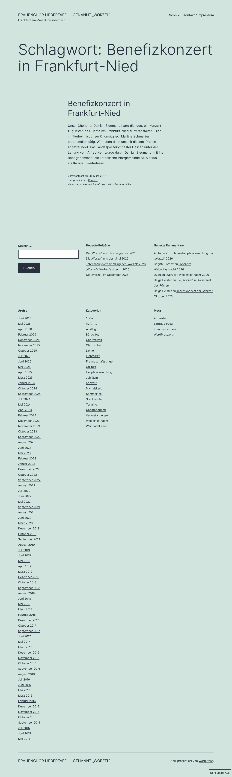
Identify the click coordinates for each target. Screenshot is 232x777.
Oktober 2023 (27, 431)
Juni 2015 (24, 733)
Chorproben (94, 345)
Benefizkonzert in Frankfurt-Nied (112, 184)
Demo (90, 350)
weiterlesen (95, 163)
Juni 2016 (24, 684)
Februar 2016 (27, 701)
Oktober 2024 (27, 388)
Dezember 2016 (28, 652)
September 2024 (29, 393)
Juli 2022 (24, 490)
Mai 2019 (24, 561)
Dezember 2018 (28, 577)
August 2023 (26, 442)
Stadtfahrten (94, 399)
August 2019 (26, 544)
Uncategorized (96, 410)
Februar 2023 (27, 458)
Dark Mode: (217, 772)
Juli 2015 (24, 728)
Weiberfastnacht (97, 420)
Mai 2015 (24, 738)
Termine (91, 404)
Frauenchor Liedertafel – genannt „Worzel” (64, 761)
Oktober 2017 (27, 625)
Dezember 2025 (29, 340)
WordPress (206, 760)
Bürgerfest (93, 334)
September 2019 (29, 539)
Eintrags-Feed (163, 323)
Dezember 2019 (28, 528)
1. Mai (89, 318)
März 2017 (25, 647)
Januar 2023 (26, 463)
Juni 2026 (24, 318)
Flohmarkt (93, 356)
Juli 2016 (24, 679)
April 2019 (24, 566)
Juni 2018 (24, 598)
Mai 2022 (24, 501)
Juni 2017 (24, 636)
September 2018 (29, 588)
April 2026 (25, 329)
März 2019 (25, 571)
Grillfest (91, 366)
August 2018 (26, 593)
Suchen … (25, 245)
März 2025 (25, 377)
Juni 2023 (24, 447)
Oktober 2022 (27, 474)
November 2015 (28, 711)
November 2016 (28, 658)
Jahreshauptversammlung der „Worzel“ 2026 (116, 264)
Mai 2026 (24, 323)
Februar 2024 (27, 415)
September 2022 (29, 480)
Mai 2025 (24, 366)
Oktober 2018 (27, 582)
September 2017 (29, 631)
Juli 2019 (24, 550)
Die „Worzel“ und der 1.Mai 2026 (107, 258)
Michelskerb (94, 388)
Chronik (173, 15)
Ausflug (91, 329)
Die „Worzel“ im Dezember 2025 (107, 274)
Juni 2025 (24, 361)
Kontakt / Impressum (198, 15)
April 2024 (25, 410)
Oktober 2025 (27, 350)
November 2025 (29, 345)
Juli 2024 (24, 399)
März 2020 (25, 523)
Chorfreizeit (94, 340)
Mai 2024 (24, 404)
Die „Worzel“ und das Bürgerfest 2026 (111, 253)
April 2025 (25, 372)
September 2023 (29, 436)
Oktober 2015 (27, 717)
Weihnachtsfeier (97, 426)
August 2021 (26, 512)
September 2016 (29, 668)
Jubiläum (92, 377)
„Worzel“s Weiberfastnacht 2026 (107, 269)
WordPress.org (164, 334)
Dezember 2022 (29, 469)
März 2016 (25, 695)
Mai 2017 (24, 641)
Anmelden (160, 318)
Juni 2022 (24, 496)
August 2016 (26, 674)
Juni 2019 (24, 555)
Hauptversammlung (99, 372)
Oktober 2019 (27, 534)
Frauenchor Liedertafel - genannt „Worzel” (64, 15)
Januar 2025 (26, 383)
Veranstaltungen (97, 415)
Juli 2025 (24, 356)
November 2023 (29, 426)
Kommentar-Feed (165, 329)
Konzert (93, 180)
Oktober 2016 (27, 663)
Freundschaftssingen (100, 361)
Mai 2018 (24, 604)
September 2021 (29, 507)
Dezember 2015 (28, 706)
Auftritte (91, 323)
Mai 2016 (24, 690)
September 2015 (29, 722)
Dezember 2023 (29, 420)
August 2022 (26, 485)
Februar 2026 (27, 334)
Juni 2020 (24, 517)
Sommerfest (94, 393)
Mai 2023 (24, 453)
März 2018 (25, 609)
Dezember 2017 (28, 620)
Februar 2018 (27, 614)
